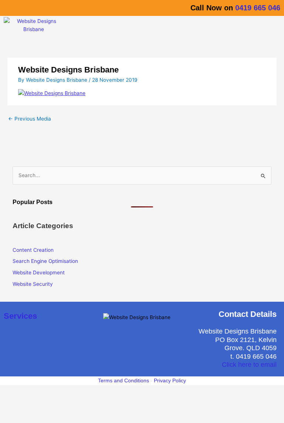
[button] (175, 27)
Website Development (39, 272)
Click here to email (249, 364)
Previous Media (29, 119)
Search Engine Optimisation (45, 261)
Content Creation (33, 250)
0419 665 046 (257, 8)
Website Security (33, 284)
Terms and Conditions (123, 380)
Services (20, 316)
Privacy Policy (170, 380)
